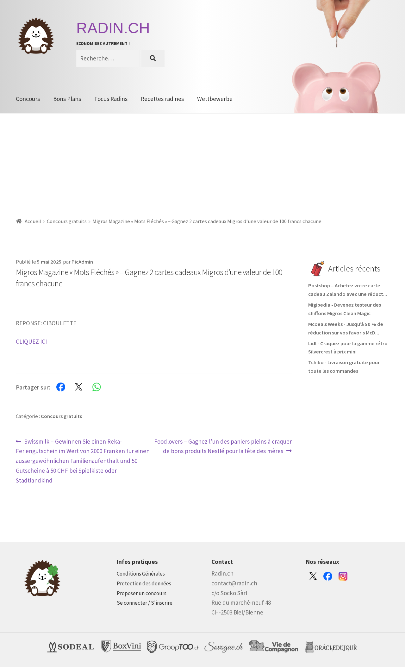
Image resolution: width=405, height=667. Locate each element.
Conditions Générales (141, 573)
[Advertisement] (202, 161)
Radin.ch (113, 28)
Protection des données (144, 583)
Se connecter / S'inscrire (144, 602)
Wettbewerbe (215, 99)
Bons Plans (67, 99)
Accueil (33, 221)
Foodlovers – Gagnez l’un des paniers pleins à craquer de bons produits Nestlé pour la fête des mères (223, 446)
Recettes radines (162, 99)
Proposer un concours (141, 593)
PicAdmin (82, 262)
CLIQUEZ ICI (31, 341)
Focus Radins (111, 99)
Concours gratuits (67, 221)
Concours (28, 99)
